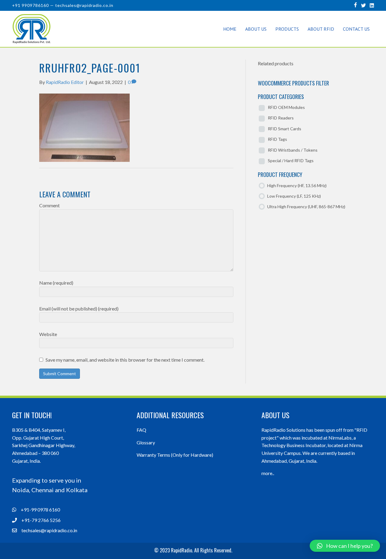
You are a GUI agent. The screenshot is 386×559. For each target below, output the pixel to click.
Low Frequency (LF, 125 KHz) (294, 196)
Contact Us (356, 29)
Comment (49, 205)
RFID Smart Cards (284, 128)
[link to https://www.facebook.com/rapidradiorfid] (355, 5)
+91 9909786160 (30, 5)
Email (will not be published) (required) (79, 308)
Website (48, 334)
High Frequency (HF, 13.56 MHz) (297, 185)
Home (229, 29)
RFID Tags (277, 139)
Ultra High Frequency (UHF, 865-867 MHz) (306, 206)
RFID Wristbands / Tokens (293, 150)
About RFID (321, 29)
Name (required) (56, 283)
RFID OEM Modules (286, 107)
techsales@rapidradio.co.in (84, 5)
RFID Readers (281, 117)
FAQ (141, 430)
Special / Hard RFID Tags (291, 160)
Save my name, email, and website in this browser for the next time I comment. (125, 360)
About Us (256, 29)
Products (287, 29)
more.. (267, 473)
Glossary (146, 442)
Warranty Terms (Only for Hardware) (175, 455)
